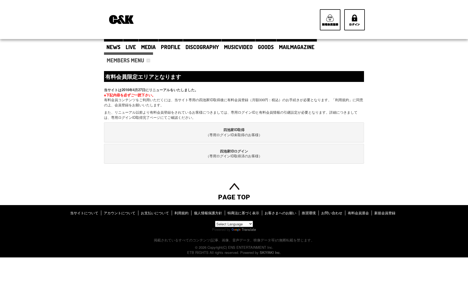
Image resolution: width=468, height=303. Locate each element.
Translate (249, 229)
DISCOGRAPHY (202, 46)
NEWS (113, 46)
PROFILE (170, 46)
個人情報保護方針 (208, 212)
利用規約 (181, 212)
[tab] (234, 132)
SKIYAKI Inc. (270, 252)
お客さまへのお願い (280, 212)
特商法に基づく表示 (243, 212)
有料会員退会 (358, 212)
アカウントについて (119, 212)
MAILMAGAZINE (296, 46)
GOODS (266, 46)
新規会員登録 (384, 212)
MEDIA (148, 46)
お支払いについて (155, 212)
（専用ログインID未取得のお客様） (234, 132)
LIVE (131, 46)
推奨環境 (309, 212)
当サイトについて (84, 212)
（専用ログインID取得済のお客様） (234, 153)
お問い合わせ (331, 212)
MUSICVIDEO (238, 46)
